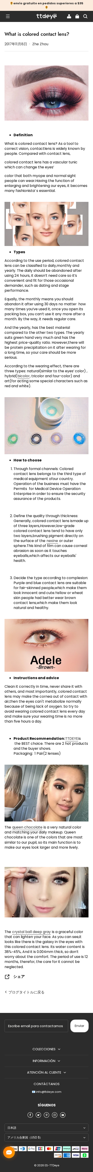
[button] (8, 16)
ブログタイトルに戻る (25, 992)
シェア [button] (19, 976)
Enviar (79, 1025)
